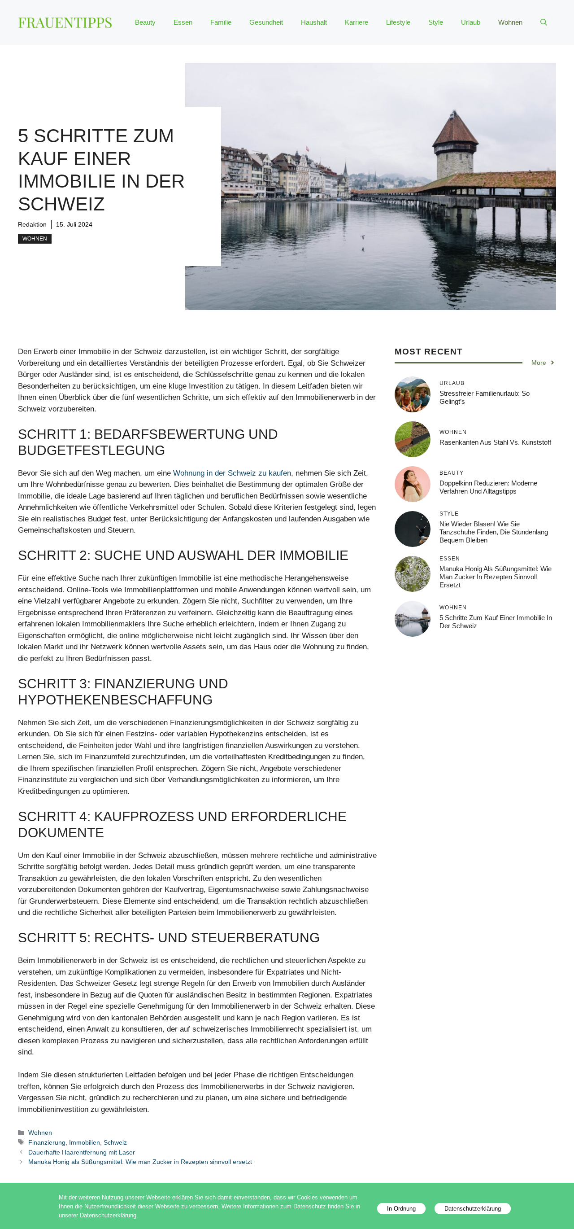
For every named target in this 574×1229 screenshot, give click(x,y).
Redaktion (32, 224)
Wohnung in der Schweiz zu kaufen (232, 473)
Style (435, 22)
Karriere (356, 22)
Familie (220, 22)
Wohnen (510, 22)
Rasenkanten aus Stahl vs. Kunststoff (495, 442)
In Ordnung (401, 1208)
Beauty (145, 22)
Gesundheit (266, 22)
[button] (543, 22)
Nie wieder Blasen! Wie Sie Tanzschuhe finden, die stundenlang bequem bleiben (493, 532)
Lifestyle (398, 22)
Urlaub (470, 22)
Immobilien (84, 1142)
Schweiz (115, 1142)
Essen (183, 22)
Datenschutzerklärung (472, 1208)
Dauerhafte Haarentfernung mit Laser (81, 1152)
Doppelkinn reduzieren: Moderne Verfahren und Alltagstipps (488, 487)
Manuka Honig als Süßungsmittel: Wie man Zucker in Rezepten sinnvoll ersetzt (140, 1161)
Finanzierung (46, 1142)
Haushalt (314, 22)
